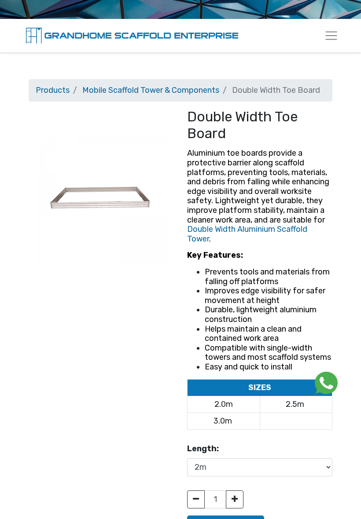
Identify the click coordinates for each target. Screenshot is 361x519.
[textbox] (259, 260)
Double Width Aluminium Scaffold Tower (247, 234)
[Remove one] (196, 499)
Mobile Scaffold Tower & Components (150, 90)
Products (53, 90)
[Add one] (234, 499)
